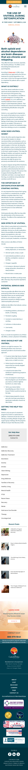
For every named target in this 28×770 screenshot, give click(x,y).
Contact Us (14, 438)
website (7, 100)
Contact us (13, 633)
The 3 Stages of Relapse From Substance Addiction (18, 586)
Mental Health (5, 490)
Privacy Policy (8, 763)
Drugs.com (12, 72)
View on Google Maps (14, 668)
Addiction (11, 25)
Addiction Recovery (7, 451)
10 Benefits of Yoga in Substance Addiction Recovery (16, 530)
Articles (17, 25)
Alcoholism (4, 459)
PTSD (3, 494)
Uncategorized (6, 518)
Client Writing (5, 471)
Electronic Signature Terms (14, 765)
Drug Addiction (6, 478)
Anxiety (3, 463)
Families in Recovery (7, 482)
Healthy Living (6, 486)
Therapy (4, 514)
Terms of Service (18, 763)
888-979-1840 (14, 637)
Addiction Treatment (8, 455)
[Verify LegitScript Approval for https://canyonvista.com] (19, 715)
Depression (4, 475)
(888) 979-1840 (14, 435)
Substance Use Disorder (9, 510)
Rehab (3, 506)
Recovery (4, 502)
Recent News (5, 498)
